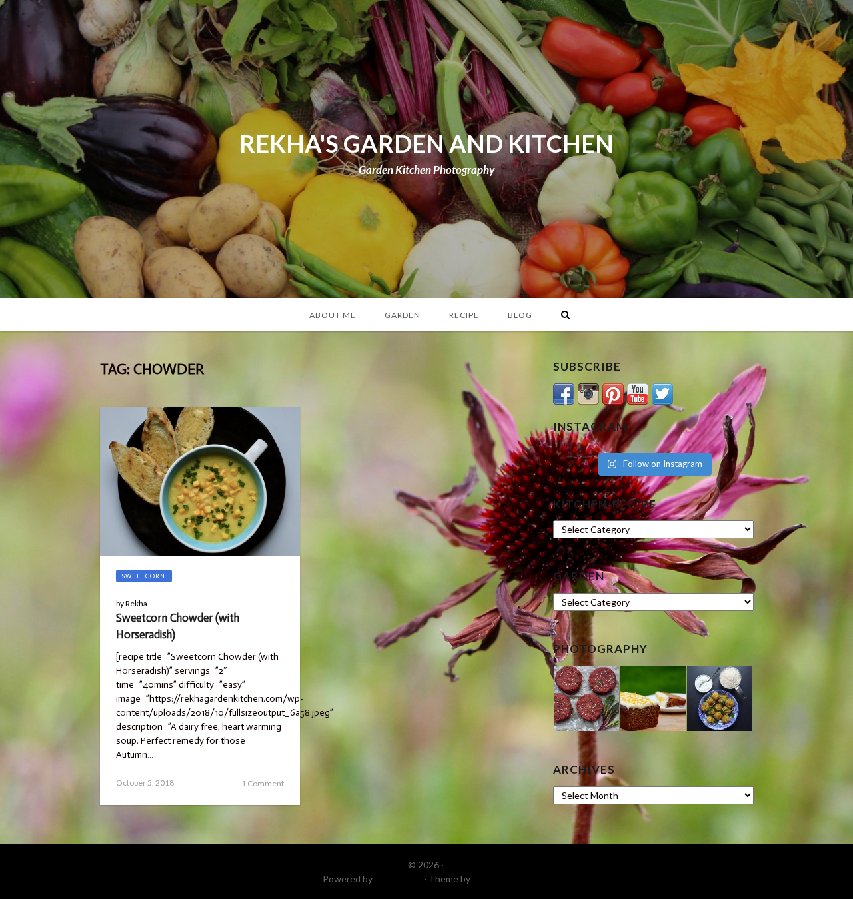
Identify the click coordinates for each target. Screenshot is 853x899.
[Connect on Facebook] (563, 392)
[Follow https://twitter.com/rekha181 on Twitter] (662, 392)
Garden (403, 315)
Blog (520, 315)
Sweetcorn (143, 576)
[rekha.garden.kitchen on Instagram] (588, 392)
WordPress (398, 878)
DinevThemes (501, 878)
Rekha (136, 603)
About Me (332, 315)
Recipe (464, 315)
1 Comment (262, 783)
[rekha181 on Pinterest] (613, 392)
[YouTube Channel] (637, 392)
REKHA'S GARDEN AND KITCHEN (426, 143)
